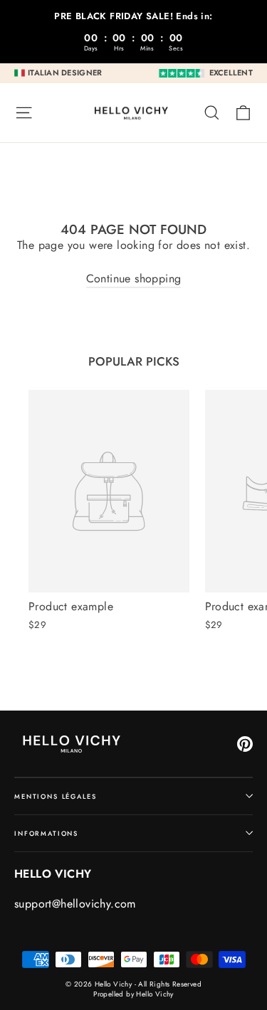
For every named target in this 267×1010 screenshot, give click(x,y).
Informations (46, 833)
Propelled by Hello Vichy (133, 994)
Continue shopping (134, 278)
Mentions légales (55, 796)
